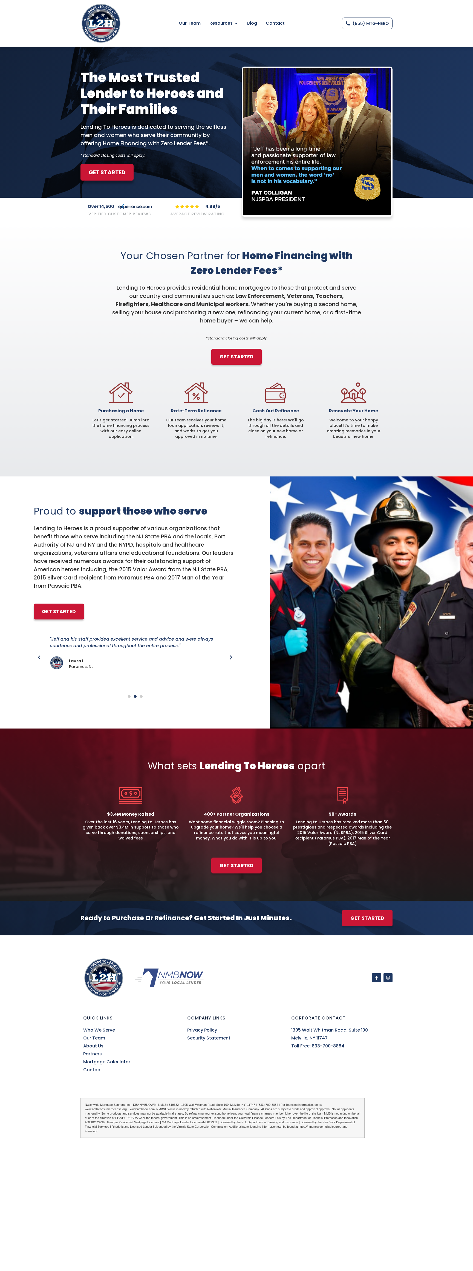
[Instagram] (388, 977)
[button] (39, 657)
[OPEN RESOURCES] (236, 23)
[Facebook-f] (376, 977)
